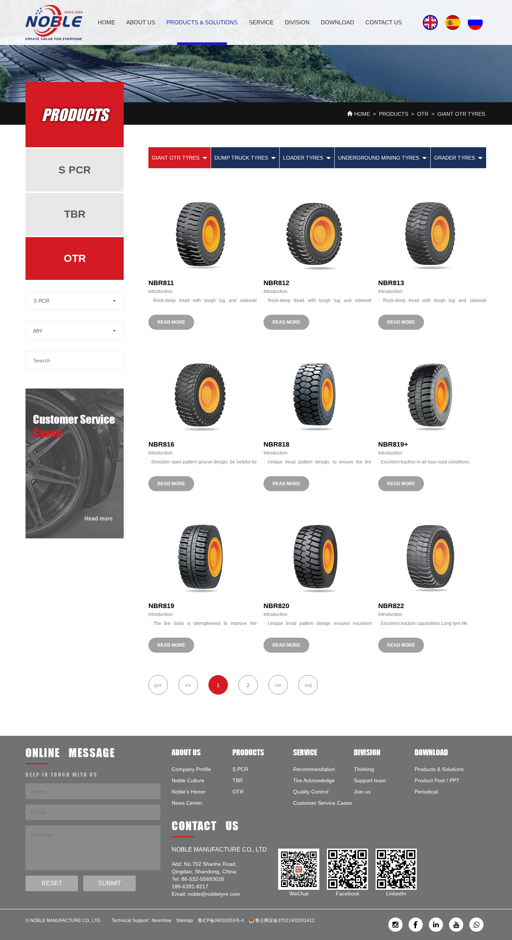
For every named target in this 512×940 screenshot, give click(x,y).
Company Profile (191, 769)
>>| (308, 685)
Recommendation (314, 769)
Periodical (426, 792)
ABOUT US (140, 22)
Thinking (364, 769)
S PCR (74, 170)
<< (188, 685)
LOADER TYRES (303, 158)
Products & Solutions (202, 22)
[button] (74, 300)
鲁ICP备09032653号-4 (221, 920)
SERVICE (261, 22)
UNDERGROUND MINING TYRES (378, 158)
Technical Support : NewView (141, 920)
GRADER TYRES (454, 158)
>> (278, 685)
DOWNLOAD (337, 22)
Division (297, 22)
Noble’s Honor (188, 792)
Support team (370, 780)
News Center (187, 803)
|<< (158, 685)
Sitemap (184, 920)
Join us (362, 792)
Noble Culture (188, 780)
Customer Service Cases (322, 803)
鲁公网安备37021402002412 (284, 920)
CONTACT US (383, 22)
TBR (74, 214)
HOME (106, 22)
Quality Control (310, 792)
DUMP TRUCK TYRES (241, 158)
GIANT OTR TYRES (461, 114)
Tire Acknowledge (314, 780)
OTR (422, 114)
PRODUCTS (393, 114)
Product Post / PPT (437, 780)
